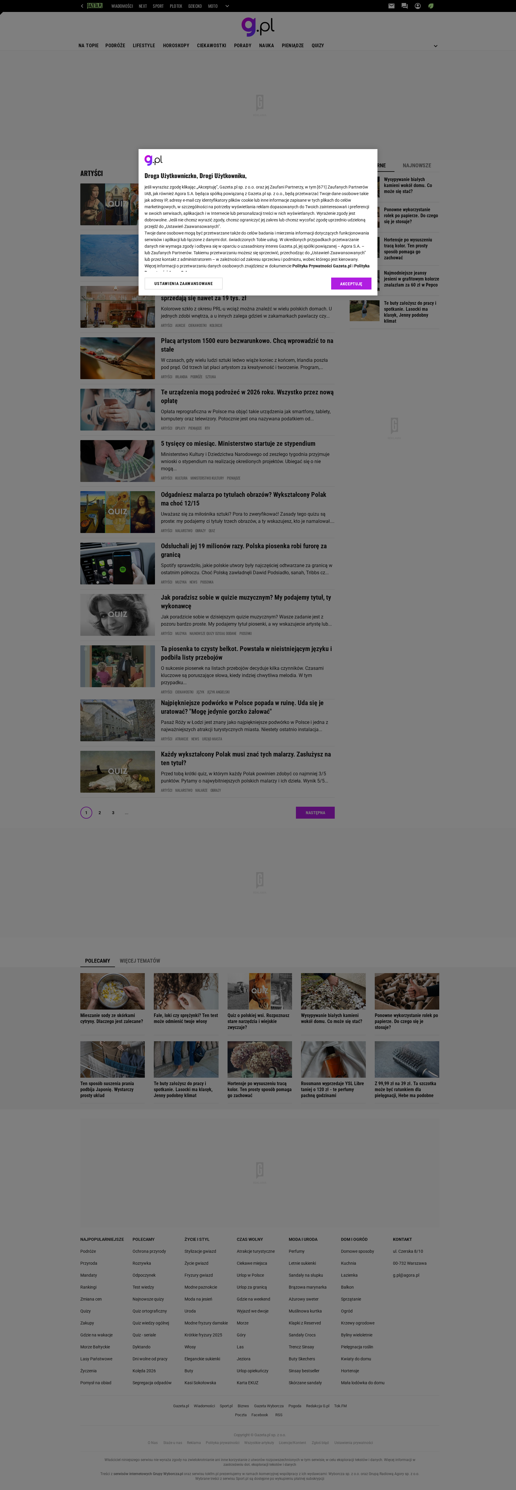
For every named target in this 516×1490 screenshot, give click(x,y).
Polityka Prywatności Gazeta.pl (321, 266)
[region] (258, 222)
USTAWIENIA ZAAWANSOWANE (183, 283)
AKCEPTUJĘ (351, 283)
